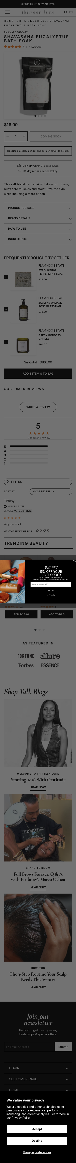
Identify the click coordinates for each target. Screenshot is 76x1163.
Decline (37, 1140)
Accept (37, 1129)
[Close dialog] (74, 561)
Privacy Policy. (21, 1117)
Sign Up (50, 590)
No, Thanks (50, 595)
